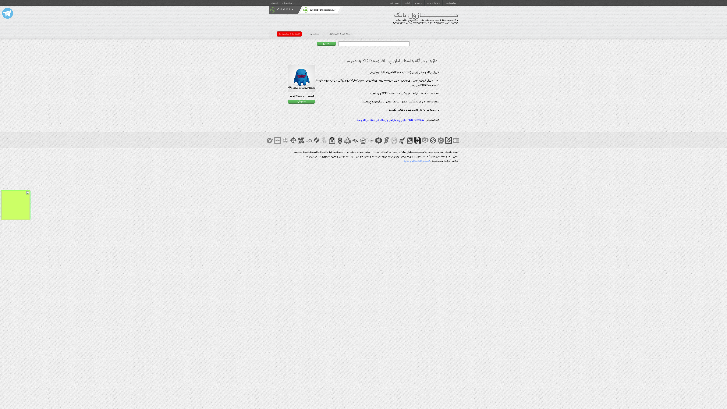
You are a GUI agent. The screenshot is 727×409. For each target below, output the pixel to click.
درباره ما (418, 3)
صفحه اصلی (450, 3)
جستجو (326, 43)
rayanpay (419, 120)
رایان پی (401, 120)
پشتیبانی (314, 34)
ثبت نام (274, 3)
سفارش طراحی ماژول (339, 34)
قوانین (407, 3)
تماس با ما (394, 3)
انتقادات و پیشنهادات (289, 34)
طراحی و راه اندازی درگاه (383, 120)
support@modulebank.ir (322, 10)
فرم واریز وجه (433, 3)
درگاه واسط (362, 120)
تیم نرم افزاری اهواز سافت (416, 161)
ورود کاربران (288, 3)
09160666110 (284, 9)
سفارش (301, 101)
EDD (410, 120)
